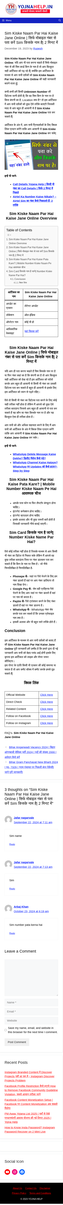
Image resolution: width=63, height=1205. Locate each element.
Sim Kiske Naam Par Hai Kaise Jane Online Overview (29, 241)
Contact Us (31, 1188)
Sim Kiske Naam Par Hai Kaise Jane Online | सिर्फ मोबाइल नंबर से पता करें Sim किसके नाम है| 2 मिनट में (31, 251)
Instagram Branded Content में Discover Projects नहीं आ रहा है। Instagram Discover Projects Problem (29, 1076)
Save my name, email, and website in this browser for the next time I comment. (33, 1030)
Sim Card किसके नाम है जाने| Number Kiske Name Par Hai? (30, 273)
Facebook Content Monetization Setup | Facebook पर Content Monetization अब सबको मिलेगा (31, 1104)
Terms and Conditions (40, 1193)
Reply (12, 844)
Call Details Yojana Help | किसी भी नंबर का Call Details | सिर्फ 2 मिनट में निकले (33, 188)
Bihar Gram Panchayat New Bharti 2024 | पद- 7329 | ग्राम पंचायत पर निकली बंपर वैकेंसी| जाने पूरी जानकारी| (31, 767)
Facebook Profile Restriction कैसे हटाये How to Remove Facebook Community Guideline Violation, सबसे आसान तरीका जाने (31, 1090)
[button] (59, 20)
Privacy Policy (19, 1193)
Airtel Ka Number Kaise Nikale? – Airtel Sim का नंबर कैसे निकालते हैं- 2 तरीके (34, 201)
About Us (17, 1188)
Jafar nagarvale (24, 817)
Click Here (46, 694)
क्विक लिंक (23, 283)
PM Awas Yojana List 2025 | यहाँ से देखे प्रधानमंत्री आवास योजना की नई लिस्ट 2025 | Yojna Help (28, 1118)
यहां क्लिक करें (31, 331)
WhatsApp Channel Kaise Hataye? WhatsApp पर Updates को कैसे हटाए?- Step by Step (35, 466)
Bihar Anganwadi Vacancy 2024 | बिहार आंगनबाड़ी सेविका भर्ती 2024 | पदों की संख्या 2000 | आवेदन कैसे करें (30, 752)
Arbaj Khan (21, 906)
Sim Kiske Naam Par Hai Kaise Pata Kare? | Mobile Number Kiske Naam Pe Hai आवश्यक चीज (30, 263)
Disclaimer (45, 1188)
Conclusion (20, 279)
